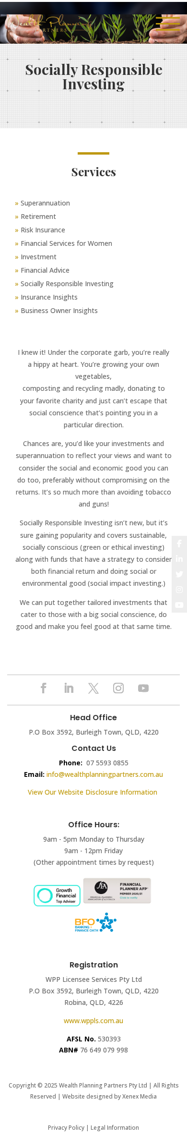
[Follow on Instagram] (118, 688)
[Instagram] (179, 589)
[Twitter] (179, 574)
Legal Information (115, 1128)
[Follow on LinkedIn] (68, 688)
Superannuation (45, 202)
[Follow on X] (93, 688)
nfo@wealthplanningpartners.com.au (105, 774)
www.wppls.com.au (93, 1020)
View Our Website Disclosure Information (93, 792)
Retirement (38, 216)
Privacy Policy (66, 1128)
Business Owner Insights (56, 310)
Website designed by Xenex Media (109, 1096)
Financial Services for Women (66, 243)
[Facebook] (179, 543)
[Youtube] (179, 605)
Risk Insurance (43, 229)
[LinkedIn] (179, 559)
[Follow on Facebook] (43, 688)
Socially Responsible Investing (67, 283)
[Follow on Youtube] (143, 688)
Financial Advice (45, 270)
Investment (39, 256)
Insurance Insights (46, 297)
